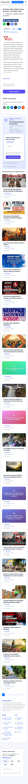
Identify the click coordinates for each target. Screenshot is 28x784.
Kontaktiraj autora (9, 85)
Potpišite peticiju (14, 91)
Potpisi (17, 29)
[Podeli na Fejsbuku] (11, 107)
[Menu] (25, 2)
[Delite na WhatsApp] (4, 24)
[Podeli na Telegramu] (19, 107)
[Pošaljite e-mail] (12, 24)
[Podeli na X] (8, 24)
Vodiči (4, 715)
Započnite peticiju (17, 2)
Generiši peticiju (14, 157)
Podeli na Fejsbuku (11, 20)
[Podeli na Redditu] (23, 107)
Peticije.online (5, 2)
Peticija (8, 29)
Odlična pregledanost (12, 32)
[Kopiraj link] (15, 24)
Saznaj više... (8, 757)
